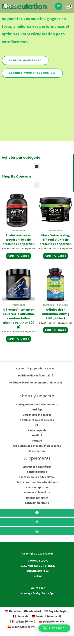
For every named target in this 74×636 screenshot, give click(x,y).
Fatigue (37, 440)
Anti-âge (37, 409)
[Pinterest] (37, 531)
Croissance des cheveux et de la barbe (37, 446)
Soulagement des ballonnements (37, 404)
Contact (50, 368)
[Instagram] (37, 522)
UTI (37, 425)
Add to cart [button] (18, 256)
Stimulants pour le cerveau (37, 420)
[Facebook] (37, 513)
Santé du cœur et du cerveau (37, 477)
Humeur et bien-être (37, 492)
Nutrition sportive (37, 487)
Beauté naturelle (37, 497)
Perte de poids (37, 430)
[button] (37, 166)
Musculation (37, 451)
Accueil (20, 368)
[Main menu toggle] (58, 6)
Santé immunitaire (37, 503)
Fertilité (37, 435)
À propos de (35, 368)
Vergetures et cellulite (37, 414)
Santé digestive (37, 471)
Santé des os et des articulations (37, 482)
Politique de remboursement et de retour (35, 382)
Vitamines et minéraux (37, 466)
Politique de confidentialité (35, 375)
